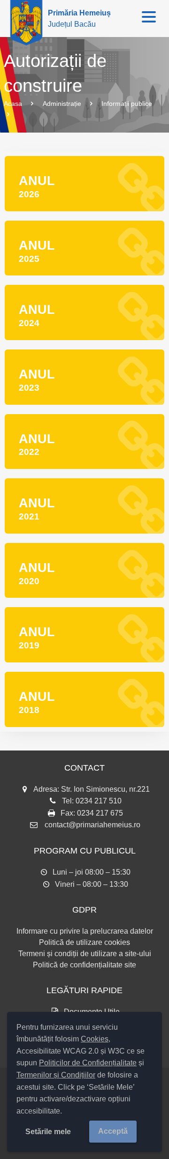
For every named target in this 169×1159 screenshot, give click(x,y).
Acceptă (113, 1131)
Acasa (13, 103)
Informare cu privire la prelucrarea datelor (84, 931)
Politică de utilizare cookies (84, 942)
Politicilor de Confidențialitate (88, 1063)
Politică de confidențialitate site (84, 965)
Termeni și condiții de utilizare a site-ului (84, 954)
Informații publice (126, 103)
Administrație (62, 103)
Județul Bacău (79, 18)
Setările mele (48, 1132)
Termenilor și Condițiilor (55, 1075)
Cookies (94, 1039)
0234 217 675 (100, 813)
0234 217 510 (99, 801)
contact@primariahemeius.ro (92, 825)
